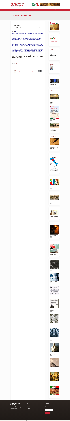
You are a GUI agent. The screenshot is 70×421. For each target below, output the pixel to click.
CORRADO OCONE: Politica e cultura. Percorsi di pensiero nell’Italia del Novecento (53, 310)
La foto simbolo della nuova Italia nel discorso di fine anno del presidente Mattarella (54, 187)
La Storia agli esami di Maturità (54, 269)
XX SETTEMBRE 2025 (52, 119)
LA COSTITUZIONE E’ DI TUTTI (54, 295)
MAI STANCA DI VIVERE (53, 254)
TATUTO (29, 403)
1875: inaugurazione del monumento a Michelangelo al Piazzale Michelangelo (54, 129)
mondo (14, 64)
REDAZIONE (29, 404)
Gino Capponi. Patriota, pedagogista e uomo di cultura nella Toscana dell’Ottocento (54, 354)
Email (46, 408)
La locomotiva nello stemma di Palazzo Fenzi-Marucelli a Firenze (54, 202)
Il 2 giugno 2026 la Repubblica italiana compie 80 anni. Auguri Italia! (54, 339)
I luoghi (16, 63)
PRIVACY (28, 408)
